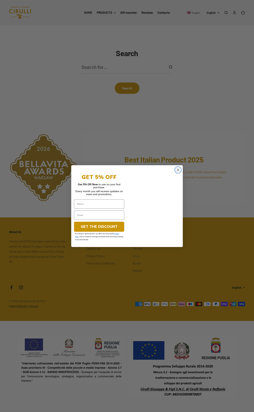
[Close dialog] (178, 163)
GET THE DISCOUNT (99, 226)
